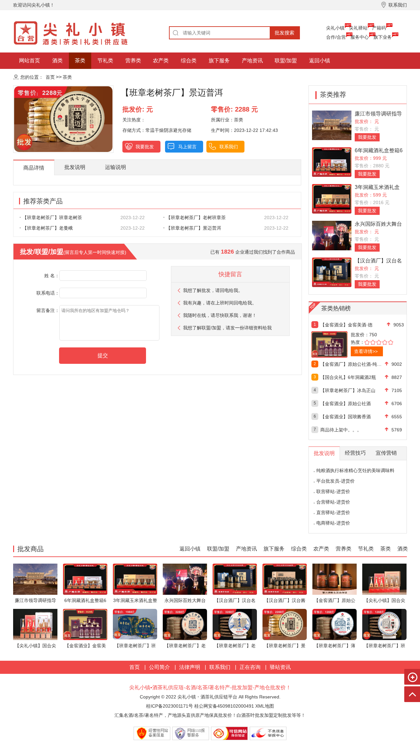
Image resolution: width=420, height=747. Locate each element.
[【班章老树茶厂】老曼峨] (235, 624)
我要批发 (145, 146)
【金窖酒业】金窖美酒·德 (346, 324)
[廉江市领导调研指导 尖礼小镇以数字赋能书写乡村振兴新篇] (331, 125)
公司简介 (159, 667)
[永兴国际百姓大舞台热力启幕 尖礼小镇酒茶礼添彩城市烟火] (331, 235)
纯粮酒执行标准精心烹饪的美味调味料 (355, 470)
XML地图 (264, 706)
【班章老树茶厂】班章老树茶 (52, 217)
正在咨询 (250, 667)
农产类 (161, 60)
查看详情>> (366, 351)
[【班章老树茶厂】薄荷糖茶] (334, 624)
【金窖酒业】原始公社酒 (345, 403)
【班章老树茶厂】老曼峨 (47, 228)
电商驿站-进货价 (333, 523)
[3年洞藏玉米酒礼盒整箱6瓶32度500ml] (331, 198)
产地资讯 (252, 60)
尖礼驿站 (358, 28)
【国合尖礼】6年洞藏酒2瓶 (348, 377)
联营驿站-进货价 (333, 491)
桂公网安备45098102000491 (224, 706)
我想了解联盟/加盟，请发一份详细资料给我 (227, 327)
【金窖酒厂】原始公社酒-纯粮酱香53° (352, 364)
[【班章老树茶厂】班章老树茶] (135, 624)
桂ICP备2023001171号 (169, 706)
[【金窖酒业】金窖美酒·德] (343, 344)
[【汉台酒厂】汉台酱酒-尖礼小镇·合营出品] (284, 579)
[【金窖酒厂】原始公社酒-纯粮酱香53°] (334, 579)
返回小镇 (319, 60)
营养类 (133, 60)
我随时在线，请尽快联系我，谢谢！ (220, 315)
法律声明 (189, 667)
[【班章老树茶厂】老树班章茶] (185, 624)
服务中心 (359, 37)
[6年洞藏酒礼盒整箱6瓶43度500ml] (331, 161)
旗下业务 (382, 37)
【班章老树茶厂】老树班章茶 (196, 217)
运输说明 (115, 167)
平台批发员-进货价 (335, 481)
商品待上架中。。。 (341, 429)
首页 (50, 77)
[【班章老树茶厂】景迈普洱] (284, 624)
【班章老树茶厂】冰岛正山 (347, 390)
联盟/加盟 (286, 60)
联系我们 (229, 146)
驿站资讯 (280, 667)
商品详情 (33, 168)
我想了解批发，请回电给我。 (213, 290)
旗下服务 (219, 60)
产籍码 (379, 28)
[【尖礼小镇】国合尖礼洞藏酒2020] (384, 579)
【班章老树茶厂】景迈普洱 (193, 228)
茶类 (80, 60)
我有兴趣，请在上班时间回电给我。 (220, 302)
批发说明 (74, 167)
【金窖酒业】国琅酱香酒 (345, 416)
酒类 (57, 60)
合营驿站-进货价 (333, 502)
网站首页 (29, 60)
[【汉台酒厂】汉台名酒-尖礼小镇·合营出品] (331, 272)
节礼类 (105, 60)
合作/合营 (336, 37)
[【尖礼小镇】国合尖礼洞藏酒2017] (35, 624)
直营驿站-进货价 (333, 512)
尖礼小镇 (335, 28)
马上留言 (187, 146)
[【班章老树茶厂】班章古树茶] (384, 624)
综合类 (189, 60)
